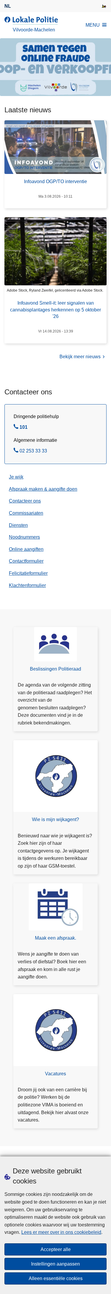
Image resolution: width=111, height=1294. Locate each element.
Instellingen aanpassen (55, 1263)
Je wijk (16, 476)
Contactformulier (26, 561)
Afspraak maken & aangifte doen (43, 489)
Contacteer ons (25, 500)
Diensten (18, 525)
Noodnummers (24, 537)
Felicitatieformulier (28, 573)
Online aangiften (26, 549)
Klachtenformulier (27, 585)
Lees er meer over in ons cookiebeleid (61, 1232)
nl (7, 6)
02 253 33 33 (33, 451)
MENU (93, 25)
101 (24, 428)
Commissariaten (26, 513)
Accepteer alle (56, 1249)
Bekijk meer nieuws (80, 356)
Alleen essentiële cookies (56, 1278)
